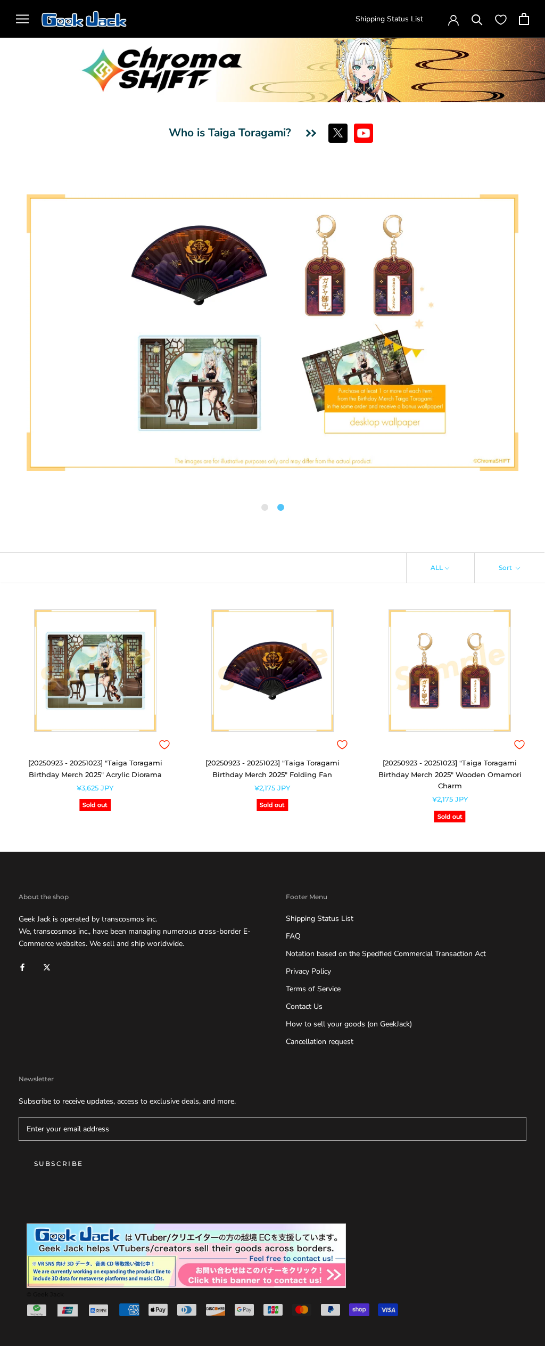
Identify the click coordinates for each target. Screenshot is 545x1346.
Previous (18, 334)
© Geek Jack (45, 1294)
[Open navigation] (22, 18)
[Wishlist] (501, 19)
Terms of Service (313, 989)
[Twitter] (47, 966)
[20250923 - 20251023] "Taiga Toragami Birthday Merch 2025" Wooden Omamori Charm (450, 774)
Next (526, 334)
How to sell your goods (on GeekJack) (349, 1024)
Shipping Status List (389, 19)
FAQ (293, 936)
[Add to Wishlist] (164, 744)
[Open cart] (524, 19)
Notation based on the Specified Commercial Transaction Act (386, 954)
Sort (506, 568)
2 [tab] (280, 507)
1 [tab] (264, 507)
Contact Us (304, 1006)
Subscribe (59, 1164)
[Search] (477, 19)
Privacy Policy (308, 971)
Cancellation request (319, 1042)
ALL (437, 568)
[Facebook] (22, 966)
